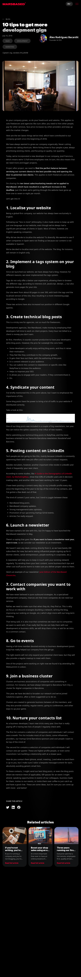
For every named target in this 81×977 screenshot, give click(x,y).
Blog (8, 19)
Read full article (11, 863)
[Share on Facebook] (18, 807)
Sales (7, 41)
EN (69, 4)
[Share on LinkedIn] (13, 807)
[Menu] (77, 4)
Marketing (9, 47)
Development (22, 41)
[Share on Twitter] (7, 807)
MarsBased (14, 4)
